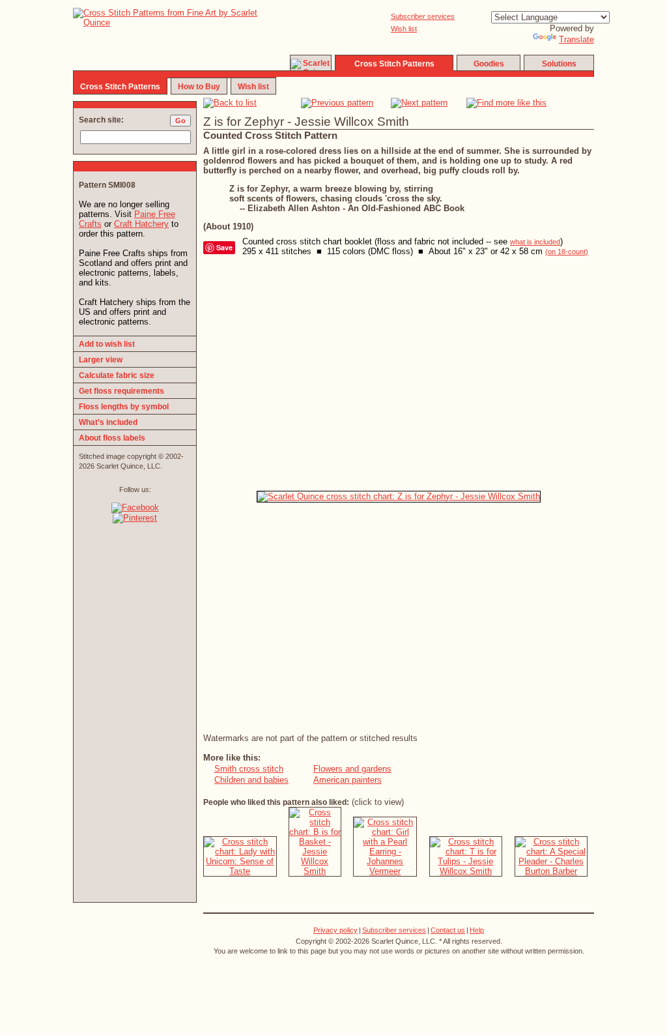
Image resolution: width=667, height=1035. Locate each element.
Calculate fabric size (116, 375)
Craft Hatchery (141, 224)
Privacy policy (335, 930)
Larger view (100, 359)
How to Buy (199, 86)
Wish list (404, 29)
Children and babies (251, 780)
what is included (535, 242)
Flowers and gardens (352, 769)
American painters (347, 780)
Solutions (559, 63)
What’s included (108, 422)
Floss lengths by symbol (124, 406)
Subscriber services (423, 16)
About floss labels (112, 438)
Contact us (448, 930)
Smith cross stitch (248, 769)
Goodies (489, 63)
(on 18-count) (566, 251)
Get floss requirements (121, 391)
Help (477, 930)
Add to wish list (107, 344)
